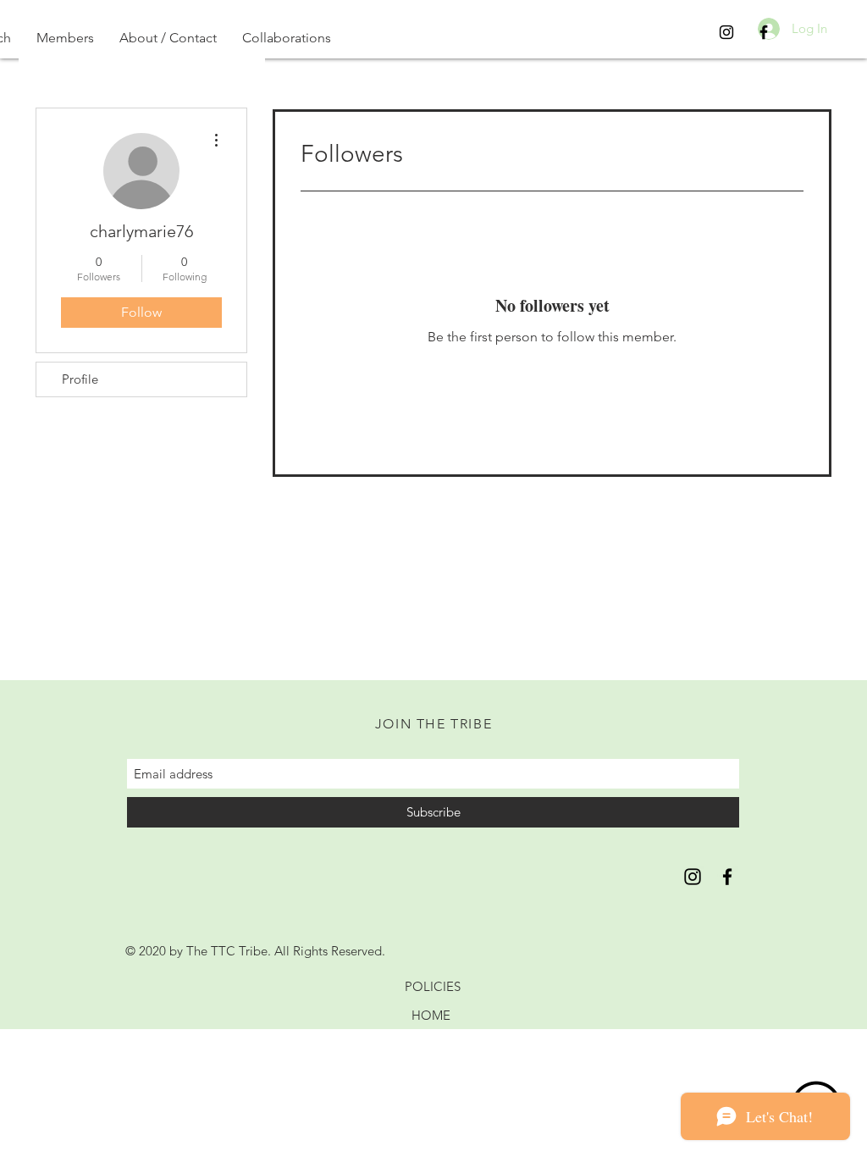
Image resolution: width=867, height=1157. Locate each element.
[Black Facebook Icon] (763, 32)
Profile (80, 379)
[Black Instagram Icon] (726, 32)
